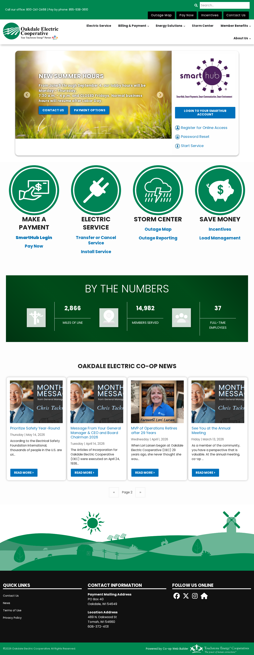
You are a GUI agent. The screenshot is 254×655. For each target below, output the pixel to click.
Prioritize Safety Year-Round (35, 428)
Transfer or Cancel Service (96, 240)
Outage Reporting (158, 238)
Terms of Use (12, 610)
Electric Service (99, 26)
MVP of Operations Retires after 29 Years (154, 430)
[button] (27, 95)
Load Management (220, 238)
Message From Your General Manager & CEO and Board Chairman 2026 (95, 433)
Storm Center (203, 26)
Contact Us (11, 596)
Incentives (220, 229)
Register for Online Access (203, 127)
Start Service (192, 145)
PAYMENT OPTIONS (90, 110)
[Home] (32, 32)
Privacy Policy (12, 618)
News (6, 603)
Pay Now (34, 246)
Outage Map (158, 229)
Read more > (24, 473)
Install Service (96, 252)
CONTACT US (53, 110)
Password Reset (194, 136)
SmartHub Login (34, 237)
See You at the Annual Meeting (210, 430)
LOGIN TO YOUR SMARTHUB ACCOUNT (205, 112)
